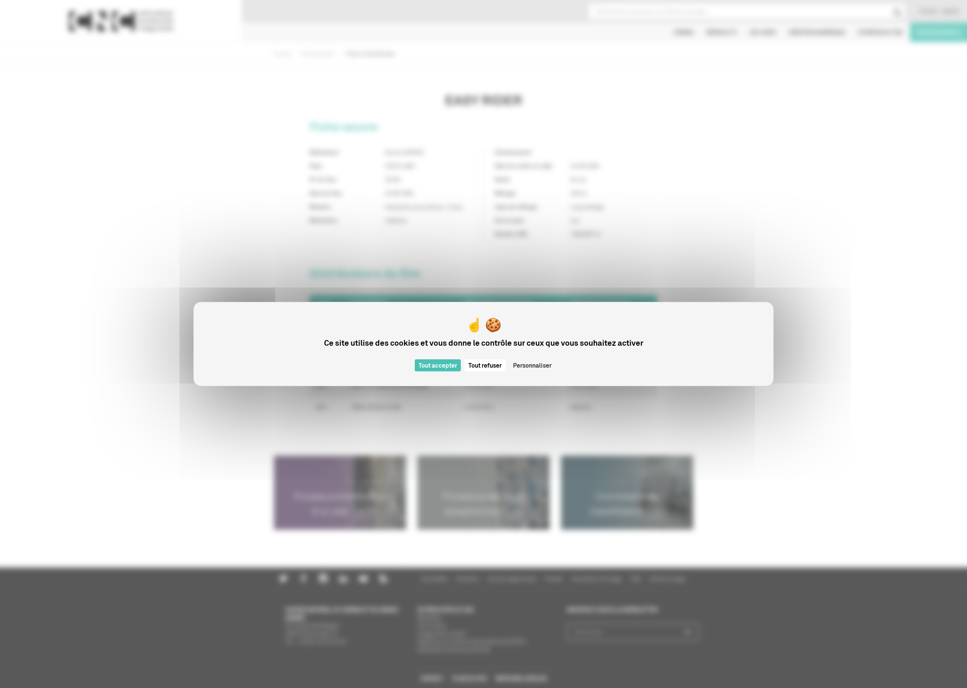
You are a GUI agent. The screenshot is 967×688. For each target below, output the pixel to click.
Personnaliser (532, 365)
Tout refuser (485, 365)
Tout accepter (438, 365)
